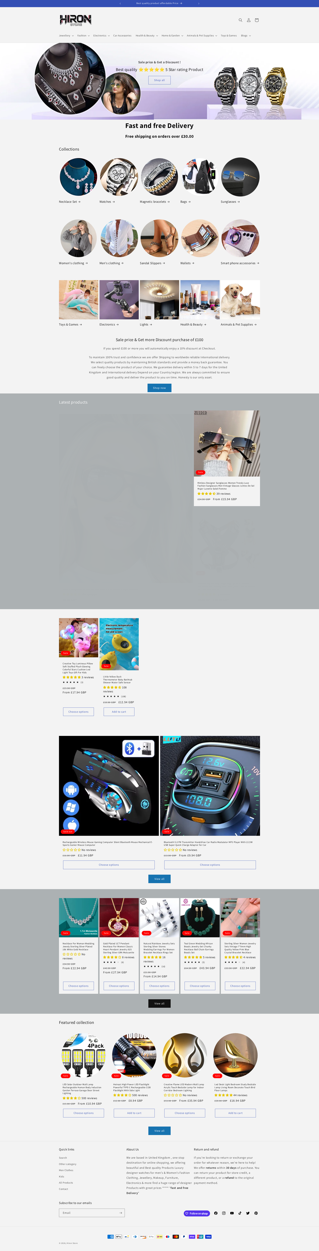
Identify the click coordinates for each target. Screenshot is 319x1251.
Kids (61, 1176)
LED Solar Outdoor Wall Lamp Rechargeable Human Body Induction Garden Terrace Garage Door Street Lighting (82, 1089)
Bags (183, 202)
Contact (63, 1188)
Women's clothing (71, 263)
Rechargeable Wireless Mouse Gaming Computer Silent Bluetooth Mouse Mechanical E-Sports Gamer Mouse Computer (108, 843)
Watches (105, 202)
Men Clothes (66, 1170)
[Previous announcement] (120, 3)
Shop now (159, 388)
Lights (144, 324)
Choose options (78, 711)
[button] (66, 35)
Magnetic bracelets (153, 202)
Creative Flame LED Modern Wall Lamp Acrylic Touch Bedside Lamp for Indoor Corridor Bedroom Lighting (184, 1087)
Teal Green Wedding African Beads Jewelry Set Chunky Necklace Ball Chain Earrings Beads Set (199, 948)
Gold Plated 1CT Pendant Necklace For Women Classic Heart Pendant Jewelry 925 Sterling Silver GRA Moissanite (118, 948)
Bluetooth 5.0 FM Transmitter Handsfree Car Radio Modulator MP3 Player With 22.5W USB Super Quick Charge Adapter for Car (208, 843)
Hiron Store (72, 1243)
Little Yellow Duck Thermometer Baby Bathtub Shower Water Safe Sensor (117, 679)
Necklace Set (68, 202)
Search (63, 1157)
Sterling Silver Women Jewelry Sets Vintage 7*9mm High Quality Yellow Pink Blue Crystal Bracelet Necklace (240, 948)
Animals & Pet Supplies (237, 324)
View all (159, 879)
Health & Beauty (191, 324)
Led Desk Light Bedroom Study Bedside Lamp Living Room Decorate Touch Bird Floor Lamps (235, 1087)
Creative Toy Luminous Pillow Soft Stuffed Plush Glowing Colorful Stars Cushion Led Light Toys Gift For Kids (78, 668)
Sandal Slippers (150, 263)
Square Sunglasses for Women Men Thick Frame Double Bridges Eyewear (100, 589)
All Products (66, 1182)
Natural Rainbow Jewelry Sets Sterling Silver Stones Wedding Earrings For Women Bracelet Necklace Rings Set (159, 948)
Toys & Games (68, 324)
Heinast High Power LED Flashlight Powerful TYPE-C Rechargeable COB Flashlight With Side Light (132, 1087)
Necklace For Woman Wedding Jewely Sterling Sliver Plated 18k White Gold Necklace (78, 946)
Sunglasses (228, 202)
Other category (67, 1163)
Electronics (107, 324)
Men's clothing (110, 263)
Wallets (185, 263)
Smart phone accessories (238, 263)
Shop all (159, 80)
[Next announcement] (199, 3)
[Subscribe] (121, 1213)
